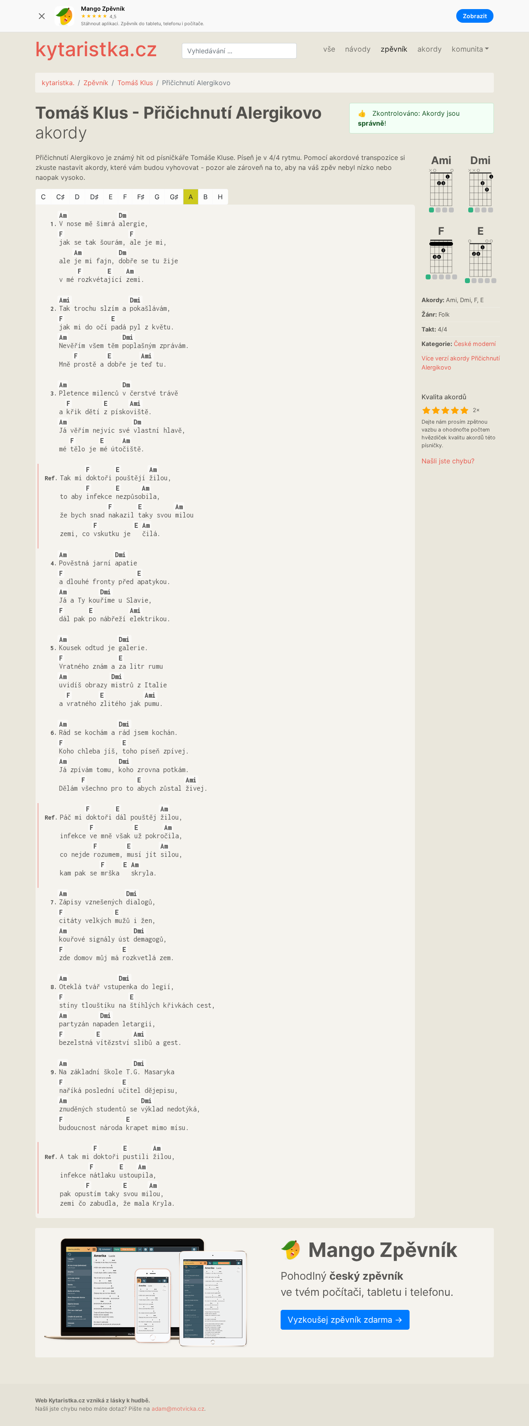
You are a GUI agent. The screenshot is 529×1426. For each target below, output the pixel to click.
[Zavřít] (42, 16)
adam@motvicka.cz (178, 1408)
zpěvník (394, 49)
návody (358, 49)
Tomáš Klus (135, 83)
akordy (429, 49)
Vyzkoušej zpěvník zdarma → (345, 1320)
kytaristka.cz (96, 49)
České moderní (475, 343)
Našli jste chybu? (448, 461)
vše (329, 49)
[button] (470, 49)
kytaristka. (58, 83)
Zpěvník (95, 83)
